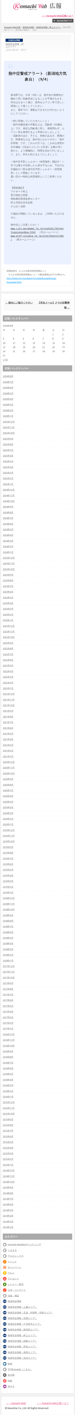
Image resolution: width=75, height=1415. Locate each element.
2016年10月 (9, 1045)
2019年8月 (8, 852)
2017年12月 (9, 966)
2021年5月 (8, 733)
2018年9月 (8, 915)
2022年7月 (8, 654)
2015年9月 (8, 1119)
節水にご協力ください (19, 302)
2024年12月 (9, 489)
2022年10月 (9, 637)
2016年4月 (8, 1079)
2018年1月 (8, 960)
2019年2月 (8, 887)
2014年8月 (8, 1193)
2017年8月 (8, 989)
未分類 (11, 1375)
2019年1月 (8, 892)
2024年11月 (9, 495)
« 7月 (5, 359)
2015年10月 (9, 1113)
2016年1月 (8, 1096)
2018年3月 (8, 949)
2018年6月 (8, 932)
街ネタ (11, 1386)
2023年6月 (8, 592)
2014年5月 (8, 1210)
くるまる (12, 1250)
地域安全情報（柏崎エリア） (22, 1341)
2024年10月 (9, 501)
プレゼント (13, 1278)
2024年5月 (8, 529)
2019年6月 (8, 864)
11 (14, 342)
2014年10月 (9, 1182)
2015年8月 (8, 1125)
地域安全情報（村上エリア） (48, 27)
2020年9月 (8, 779)
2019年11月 (9, 835)
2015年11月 (9, 1108)
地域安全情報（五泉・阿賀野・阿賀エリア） (30, 1312)
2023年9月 (8, 575)
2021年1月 (8, 756)
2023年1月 (8, 620)
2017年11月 (9, 972)
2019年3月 (8, 881)
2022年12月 (9, 626)
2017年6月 (8, 1000)
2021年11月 (9, 699)
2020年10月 (9, 773)
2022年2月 (8, 682)
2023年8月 (8, 580)
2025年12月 (9, 421)
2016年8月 (8, 1057)
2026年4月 (8, 399)
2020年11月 (9, 767)
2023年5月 (8, 597)
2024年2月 (8, 546)
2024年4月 (8, 535)
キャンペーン (14, 1267)
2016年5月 (8, 1074)
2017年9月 (8, 983)
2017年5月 (8, 1006)
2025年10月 (9, 433)
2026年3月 (8, 404)
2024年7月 (8, 518)
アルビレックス (16, 1256)
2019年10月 (9, 841)
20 (34, 347)
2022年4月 (8, 671)
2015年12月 (9, 1102)
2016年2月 (8, 1091)
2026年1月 (8, 416)
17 (4, 347)
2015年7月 (8, 1130)
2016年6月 (8, 1068)
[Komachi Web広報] (37, 10)
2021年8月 (8, 716)
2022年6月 (8, 660)
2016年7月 (8, 1062)
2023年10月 (9, 569)
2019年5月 (8, 869)
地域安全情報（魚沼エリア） (22, 1358)
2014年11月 (9, 1176)
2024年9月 (8, 506)
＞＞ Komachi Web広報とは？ (57, 16)
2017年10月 (9, 977)
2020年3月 (8, 813)
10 (4, 342)
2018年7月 (8, 926)
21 (43, 347)
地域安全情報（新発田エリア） (23, 1329)
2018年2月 (8, 955)
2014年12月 (9, 1170)
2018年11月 (9, 904)
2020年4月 (8, 807)
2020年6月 (8, 796)
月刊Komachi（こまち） (20, 1369)
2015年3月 (8, 1153)
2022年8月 (8, 648)
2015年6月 (8, 1136)
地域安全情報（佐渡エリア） (22, 1318)
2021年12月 (9, 694)
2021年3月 (8, 745)
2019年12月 (9, 830)
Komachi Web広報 (12, 27)
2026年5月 (8, 393)
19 (24, 347)
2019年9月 (8, 847)
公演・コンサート (17, 1290)
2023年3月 (8, 609)
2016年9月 (8, 1051)
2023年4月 (8, 603)
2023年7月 (8, 586)
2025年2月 (8, 478)
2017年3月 (8, 1017)
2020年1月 (8, 824)
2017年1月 (8, 1028)
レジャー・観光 (16, 1284)
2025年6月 (8, 455)
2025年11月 (9, 427)
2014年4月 (8, 1215)
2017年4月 (8, 1011)
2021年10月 (9, 705)
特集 (10, 1380)
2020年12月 (9, 762)
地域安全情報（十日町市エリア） (25, 1324)
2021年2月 (8, 750)
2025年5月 (8, 461)
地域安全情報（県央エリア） (22, 1346)
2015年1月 (8, 1165)
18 (14, 347)
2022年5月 (8, 665)
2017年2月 (8, 1023)
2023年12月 (9, 558)
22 (53, 347)
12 (24, 342)
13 (34, 342)
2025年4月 (8, 467)
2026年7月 (8, 382)
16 (63, 342)
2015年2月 (8, 1159)
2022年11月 (9, 631)
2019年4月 (8, 875)
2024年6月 (8, 524)
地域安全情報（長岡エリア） (22, 1352)
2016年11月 (9, 1040)
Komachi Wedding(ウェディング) (24, 1244)
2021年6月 (8, 728)
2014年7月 (8, 1198)
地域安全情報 (28, 27)
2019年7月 (8, 858)
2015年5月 (8, 1142)
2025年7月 (8, 450)
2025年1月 (8, 484)
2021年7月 (8, 722)
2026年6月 (8, 387)
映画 (10, 1363)
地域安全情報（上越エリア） (22, 1307)
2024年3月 (8, 541)
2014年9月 (8, 1187)
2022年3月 (8, 677)
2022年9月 (8, 643)
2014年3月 (8, 1221)
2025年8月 (8, 444)
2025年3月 (8, 472)
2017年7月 (8, 994)
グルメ (11, 1273)
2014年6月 (8, 1204)
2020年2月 (8, 818)
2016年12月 (9, 1034)
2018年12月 (9, 898)
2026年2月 (8, 410)
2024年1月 (8, 552)
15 (53, 342)
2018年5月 (8, 938)
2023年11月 (9, 563)
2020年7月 (8, 790)
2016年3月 (8, 1085)
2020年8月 (8, 785)
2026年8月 (8, 376)
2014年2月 (8, 1227)
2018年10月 (9, 909)
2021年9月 (8, 711)
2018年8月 (8, 921)
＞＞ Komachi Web (16, 1403)
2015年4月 (8, 1148)
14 (43, 342)
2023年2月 (8, 614)
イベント (12, 1261)
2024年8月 (8, 512)
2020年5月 (8, 801)
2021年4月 (8, 739)
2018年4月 (8, 943)
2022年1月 (8, 688)
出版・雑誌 (13, 1295)
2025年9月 (8, 438)
